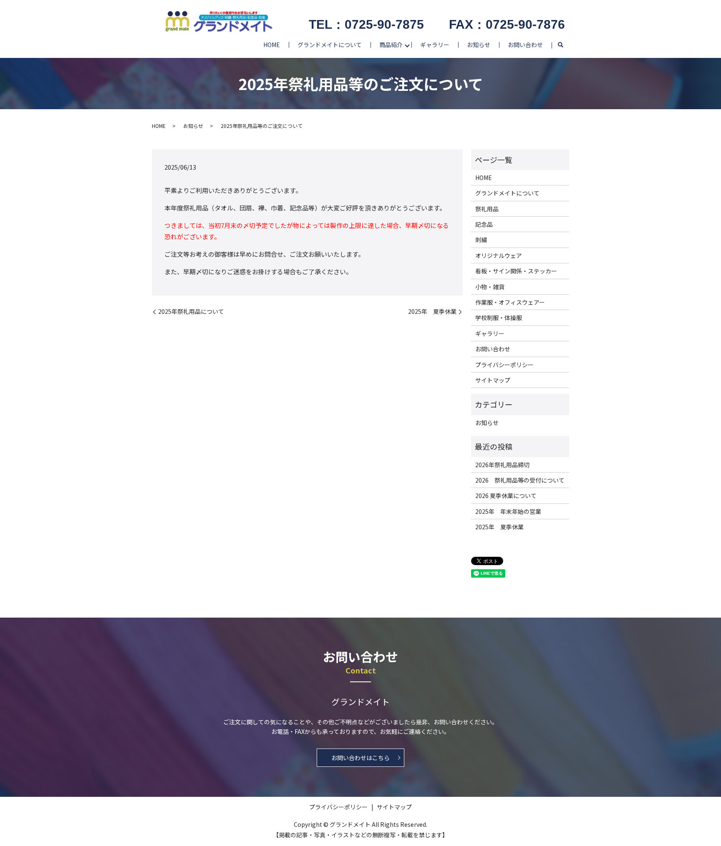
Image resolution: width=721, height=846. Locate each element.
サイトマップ (492, 380)
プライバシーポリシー (504, 364)
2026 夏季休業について (506, 495)
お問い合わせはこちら (360, 757)
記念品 (484, 224)
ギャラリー (434, 44)
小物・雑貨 (489, 287)
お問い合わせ (525, 44)
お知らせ (478, 44)
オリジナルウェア (498, 255)
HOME (271, 44)
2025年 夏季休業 (432, 311)
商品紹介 (391, 44)
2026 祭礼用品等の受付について (520, 480)
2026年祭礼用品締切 (502, 465)
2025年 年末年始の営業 (508, 511)
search (560, 45)
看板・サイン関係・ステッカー (516, 271)
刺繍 (481, 239)
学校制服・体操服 (498, 317)
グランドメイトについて (329, 44)
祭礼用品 (487, 209)
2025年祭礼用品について (191, 311)
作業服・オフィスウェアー (510, 302)
